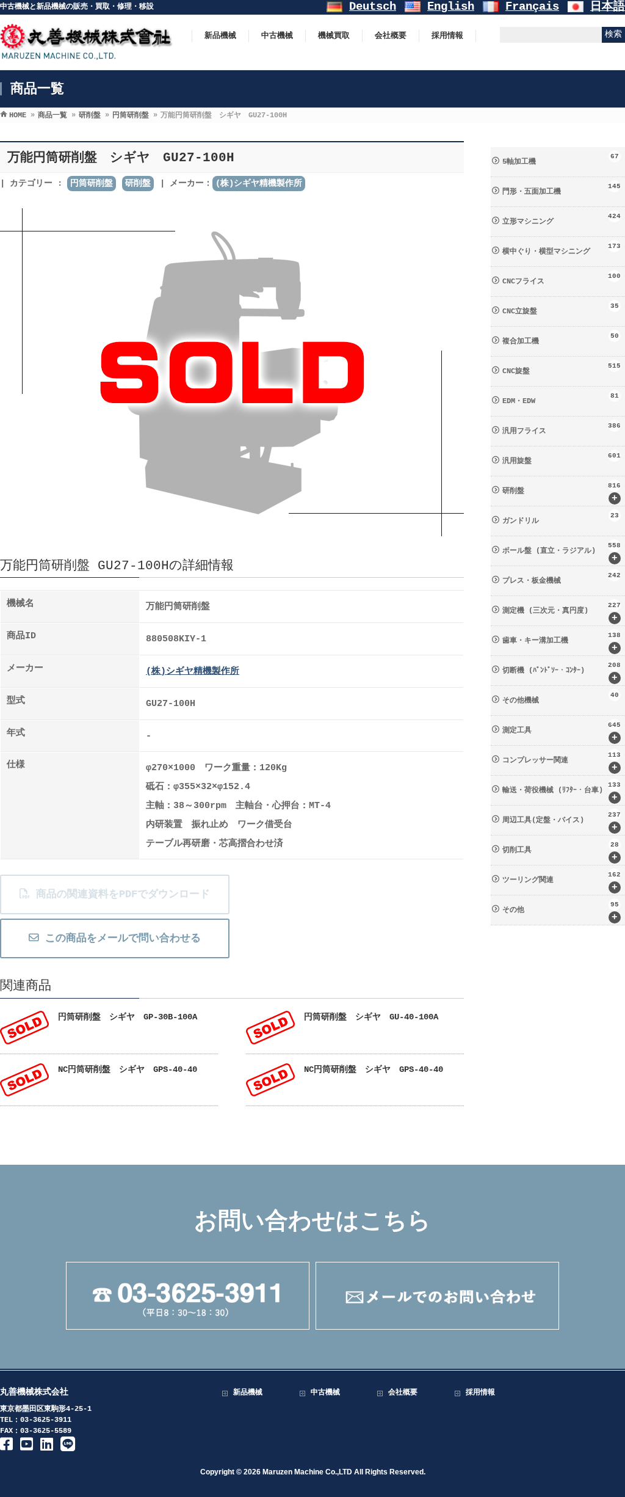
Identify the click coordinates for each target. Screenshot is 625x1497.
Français (532, 6)
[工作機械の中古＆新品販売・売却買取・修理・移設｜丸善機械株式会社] (86, 54)
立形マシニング (561, 219)
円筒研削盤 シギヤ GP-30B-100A (127, 1017)
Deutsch (372, 6)
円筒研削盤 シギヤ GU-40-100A (371, 1017)
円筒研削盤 (91, 183)
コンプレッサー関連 (561, 762)
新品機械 (247, 1392)
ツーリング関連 (561, 882)
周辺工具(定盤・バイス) (561, 822)
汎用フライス (561, 428)
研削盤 (138, 183)
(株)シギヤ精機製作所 (258, 183)
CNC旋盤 (561, 369)
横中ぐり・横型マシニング (561, 249)
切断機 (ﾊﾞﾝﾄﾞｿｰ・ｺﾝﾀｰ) (561, 672)
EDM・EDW (560, 399)
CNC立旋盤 (560, 309)
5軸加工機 (560, 159)
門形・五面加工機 (561, 189)
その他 (560, 912)
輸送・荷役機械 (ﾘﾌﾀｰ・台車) (561, 792)
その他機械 (560, 698)
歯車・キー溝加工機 (561, 643)
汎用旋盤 (561, 458)
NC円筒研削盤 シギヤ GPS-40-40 (127, 1069)
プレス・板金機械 (561, 578)
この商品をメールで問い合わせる (120, 938)
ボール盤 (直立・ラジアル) (561, 553)
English (450, 6)
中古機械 (325, 1392)
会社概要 (402, 1392)
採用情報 (480, 1392)
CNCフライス (561, 279)
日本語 (607, 6)
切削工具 (560, 852)
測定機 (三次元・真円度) (561, 613)
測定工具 (561, 732)
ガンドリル (560, 518)
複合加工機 (560, 339)
